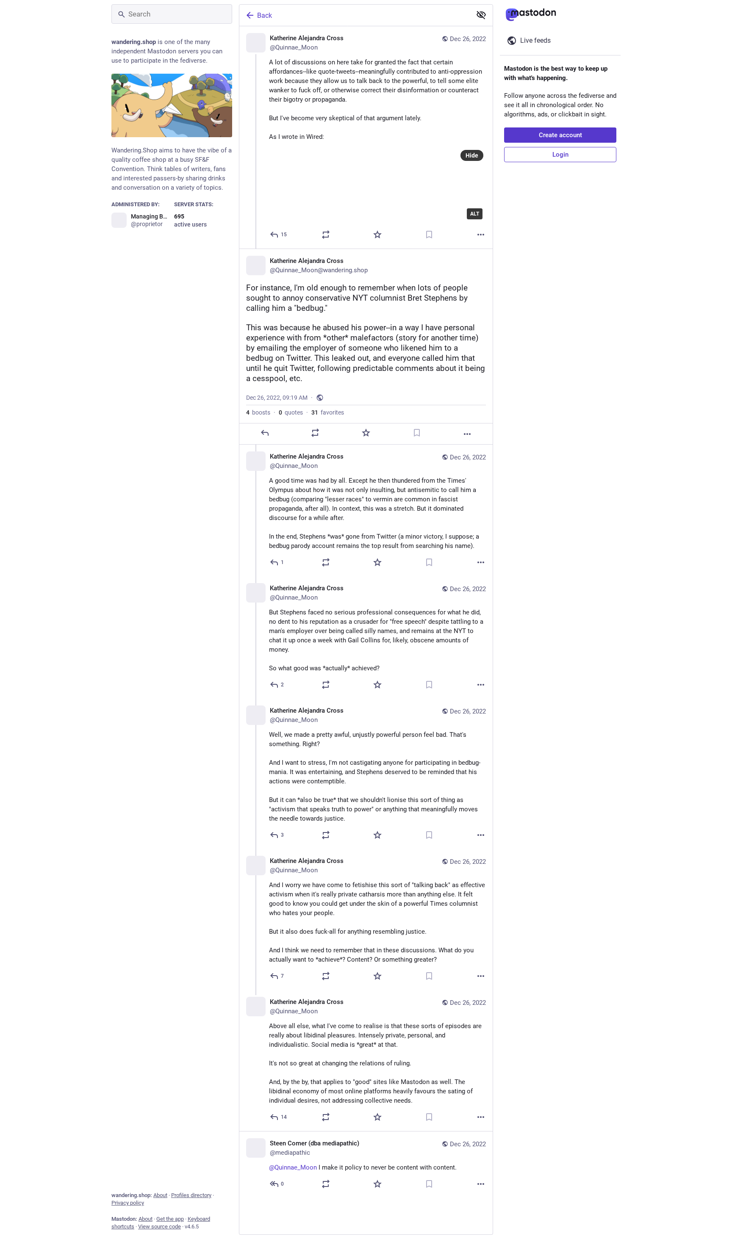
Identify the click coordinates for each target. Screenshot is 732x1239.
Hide (472, 155)
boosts (258, 412)
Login (560, 154)
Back (264, 15)
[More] (481, 235)
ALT (474, 214)
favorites (327, 412)
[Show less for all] (481, 15)
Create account (560, 135)
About (160, 1195)
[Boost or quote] (326, 235)
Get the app (170, 1219)
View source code (159, 1226)
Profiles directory (191, 1195)
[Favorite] (377, 235)
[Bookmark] (429, 235)
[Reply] (265, 433)
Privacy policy (127, 1203)
